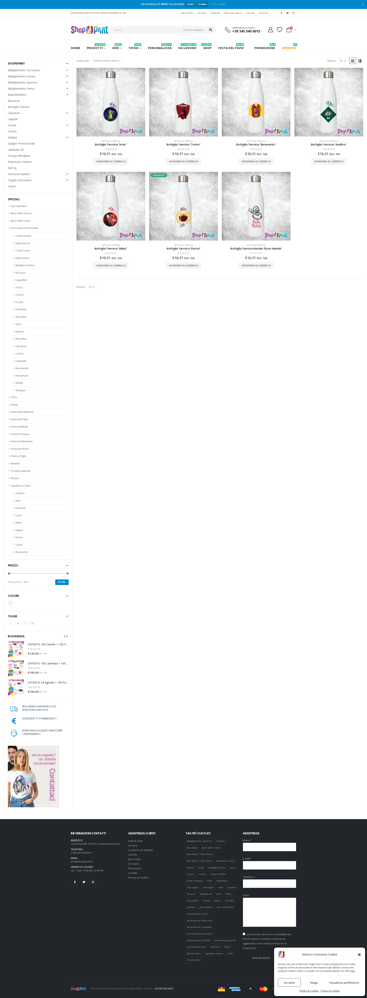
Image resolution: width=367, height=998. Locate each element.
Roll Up (12, 168)
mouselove (193, 900)
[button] (359, 954)
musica (206, 900)
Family (14, 404)
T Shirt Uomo (22, 250)
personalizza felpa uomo (200, 920)
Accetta (289, 982)
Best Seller (192, 847)
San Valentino (19, 206)
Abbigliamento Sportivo (22, 82)
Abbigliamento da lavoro (199, 841)
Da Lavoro (187, 46)
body (201, 867)
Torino (19, 544)
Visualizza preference (344, 982)
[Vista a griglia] (352, 60)
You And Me (193, 959)
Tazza (19, 287)
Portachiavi (21, 375)
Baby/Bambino (17, 94)
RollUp (19, 383)
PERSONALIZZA (160, 46)
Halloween (221, 880)
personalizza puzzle (225, 940)
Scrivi (246, 895)
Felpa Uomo (22, 258)
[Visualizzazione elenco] (360, 60)
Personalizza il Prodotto (24, 228)
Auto (18, 324)
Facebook (75, 882)
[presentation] (64, 636)
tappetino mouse (214, 953)
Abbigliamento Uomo (21, 88)
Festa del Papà (19, 419)
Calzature (14, 113)
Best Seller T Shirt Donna (200, 854)
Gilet (209, 880)
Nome (247, 840)
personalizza (206, 907)
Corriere (202, 12)
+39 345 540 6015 (164, 988)
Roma (18, 537)
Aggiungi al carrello (111, 161)
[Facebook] (281, 13)
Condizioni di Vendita (140, 850)
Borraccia (14, 101)
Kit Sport (20, 272)
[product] (110, 102)
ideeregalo (208, 887)
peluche (191, 907)
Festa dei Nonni (20, 448)
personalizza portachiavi (199, 933)
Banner (19, 331)
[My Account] (270, 29)
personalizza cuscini (197, 913)
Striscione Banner (19, 174)
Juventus (20, 508)
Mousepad (21, 368)
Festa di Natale (19, 426)
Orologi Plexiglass (19, 156)
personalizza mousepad (199, 926)
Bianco (10, 603)
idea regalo (193, 887)
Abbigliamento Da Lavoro (24, 70)
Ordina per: (83, 60)
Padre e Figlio (18, 456)
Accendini (21, 316)
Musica (15, 478)
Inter (18, 500)
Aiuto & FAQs (135, 841)
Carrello (250, 12)
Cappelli (12, 119)
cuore (232, 867)
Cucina (12, 125)
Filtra (62, 582)
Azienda (215, 12)
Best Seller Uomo (21, 220)
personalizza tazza (196, 946)
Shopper (20, 390)
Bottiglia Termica (111, 141)
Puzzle (19, 302)
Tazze (12, 186)
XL (33, 623)
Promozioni (134, 868)
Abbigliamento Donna (21, 76)
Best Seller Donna (21, 213)
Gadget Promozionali (21, 143)
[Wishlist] (279, 29)
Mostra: (331, 60)
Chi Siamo (134, 863)
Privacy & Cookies (309, 990)
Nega (314, 982)
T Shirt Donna (23, 236)
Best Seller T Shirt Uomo (199, 860)
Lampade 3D (16, 149)
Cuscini (12, 131)
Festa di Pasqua (20, 434)
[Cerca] (210, 30)
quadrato (215, 946)
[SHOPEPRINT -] (89, 29)
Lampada (20, 361)
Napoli (19, 530)
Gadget (12, 137)
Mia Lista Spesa (233, 12)
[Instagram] (293, 13)
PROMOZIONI (264, 46)
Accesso (263, 12)
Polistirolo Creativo (20, 162)
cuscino (202, 874)
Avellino (20, 493)
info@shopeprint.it (82, 861)
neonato (229, 900)
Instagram (93, 882)
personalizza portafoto (198, 940)
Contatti (132, 873)
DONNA (203, 4)
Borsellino (21, 338)
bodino (190, 867)
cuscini (190, 874)
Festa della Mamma (22, 412)
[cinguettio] (287, 13)
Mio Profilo (187, 12)
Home (75, 48)
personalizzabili (225, 907)
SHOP (207, 46)
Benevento (21, 552)
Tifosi (14, 397)
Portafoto (21, 309)
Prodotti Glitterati (20, 471)
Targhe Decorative (19, 180)
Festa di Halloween (22, 441)
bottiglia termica (216, 867)
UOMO (190, 4)
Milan (18, 522)
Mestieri (15, 463)
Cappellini (21, 280)
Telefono (249, 877)
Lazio (18, 515)
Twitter (84, 882)
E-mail (247, 858)
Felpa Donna (22, 243)
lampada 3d (206, 893)
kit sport (191, 893)
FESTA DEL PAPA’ (231, 46)
